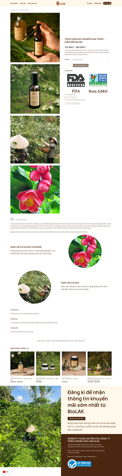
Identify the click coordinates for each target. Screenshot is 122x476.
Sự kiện (89, 3)
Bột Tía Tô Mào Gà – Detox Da (70, 379)
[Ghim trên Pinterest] (75, 103)
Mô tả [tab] (12, 220)
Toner (83, 99)
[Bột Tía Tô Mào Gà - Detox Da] (74, 363)
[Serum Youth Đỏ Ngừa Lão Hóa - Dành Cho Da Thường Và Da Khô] (100, 363)
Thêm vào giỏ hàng (80, 65)
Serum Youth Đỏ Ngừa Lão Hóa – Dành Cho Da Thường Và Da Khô (99, 379)
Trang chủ (13, 10)
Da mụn (79, 99)
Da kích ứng (74, 99)
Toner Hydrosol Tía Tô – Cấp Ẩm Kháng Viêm (21, 379)
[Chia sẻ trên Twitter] (69, 103)
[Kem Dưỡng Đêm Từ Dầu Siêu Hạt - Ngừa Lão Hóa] (48, 363)
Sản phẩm (13, 3)
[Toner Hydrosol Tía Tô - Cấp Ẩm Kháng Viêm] (22, 363)
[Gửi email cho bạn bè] (72, 103)
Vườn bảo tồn (32, 3)
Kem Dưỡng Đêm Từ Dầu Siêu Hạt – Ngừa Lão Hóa (47, 379)
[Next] (111, 368)
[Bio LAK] (61, 3)
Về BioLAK (97, 3)
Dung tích (67, 59)
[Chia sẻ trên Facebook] (66, 103)
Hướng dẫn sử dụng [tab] (21, 220)
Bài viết (23, 3)
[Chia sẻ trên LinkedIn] (78, 103)
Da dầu (69, 99)
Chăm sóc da (24, 10)
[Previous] (10, 368)
